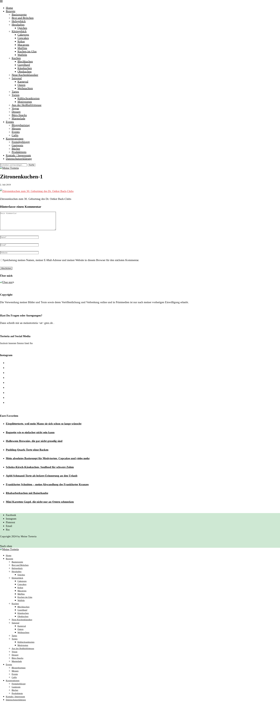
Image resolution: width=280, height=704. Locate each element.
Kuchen (16, 58)
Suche (31, 165)
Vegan (15, 108)
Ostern (21, 84)
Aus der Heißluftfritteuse (26, 105)
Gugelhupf (24, 64)
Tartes (15, 91)
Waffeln (22, 54)
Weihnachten (25, 88)
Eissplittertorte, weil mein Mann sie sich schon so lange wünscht (43, 423)
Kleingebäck (19, 31)
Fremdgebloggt (21, 141)
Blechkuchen (25, 61)
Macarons (23, 44)
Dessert (16, 111)
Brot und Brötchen (23, 17)
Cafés (15, 135)
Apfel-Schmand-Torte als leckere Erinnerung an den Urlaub (41, 475)
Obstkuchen (25, 71)
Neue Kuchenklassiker (25, 74)
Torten (15, 94)
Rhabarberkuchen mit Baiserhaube (27, 493)
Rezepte (10, 11)
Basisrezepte (19, 14)
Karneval (23, 81)
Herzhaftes (18, 24)
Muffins (22, 48)
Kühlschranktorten (29, 98)
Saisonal (17, 78)
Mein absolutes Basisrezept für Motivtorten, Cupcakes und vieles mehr (48, 458)
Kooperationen (14, 138)
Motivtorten (25, 101)
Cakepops (23, 34)
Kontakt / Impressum (18, 155)
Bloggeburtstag (21, 125)
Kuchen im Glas (27, 51)
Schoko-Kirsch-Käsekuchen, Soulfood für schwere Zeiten (40, 467)
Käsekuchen (25, 68)
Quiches (22, 27)
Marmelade (18, 118)
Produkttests (19, 151)
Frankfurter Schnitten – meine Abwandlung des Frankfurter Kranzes (47, 484)
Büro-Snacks (19, 115)
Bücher (16, 148)
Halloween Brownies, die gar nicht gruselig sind (34, 441)
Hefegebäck (19, 21)
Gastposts (17, 145)
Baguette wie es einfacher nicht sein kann (30, 432)
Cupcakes (23, 37)
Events (10, 121)
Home (9, 7)
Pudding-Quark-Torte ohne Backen (27, 449)
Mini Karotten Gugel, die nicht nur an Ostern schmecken (40, 501)
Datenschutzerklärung (19, 158)
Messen (16, 128)
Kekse (21, 41)
